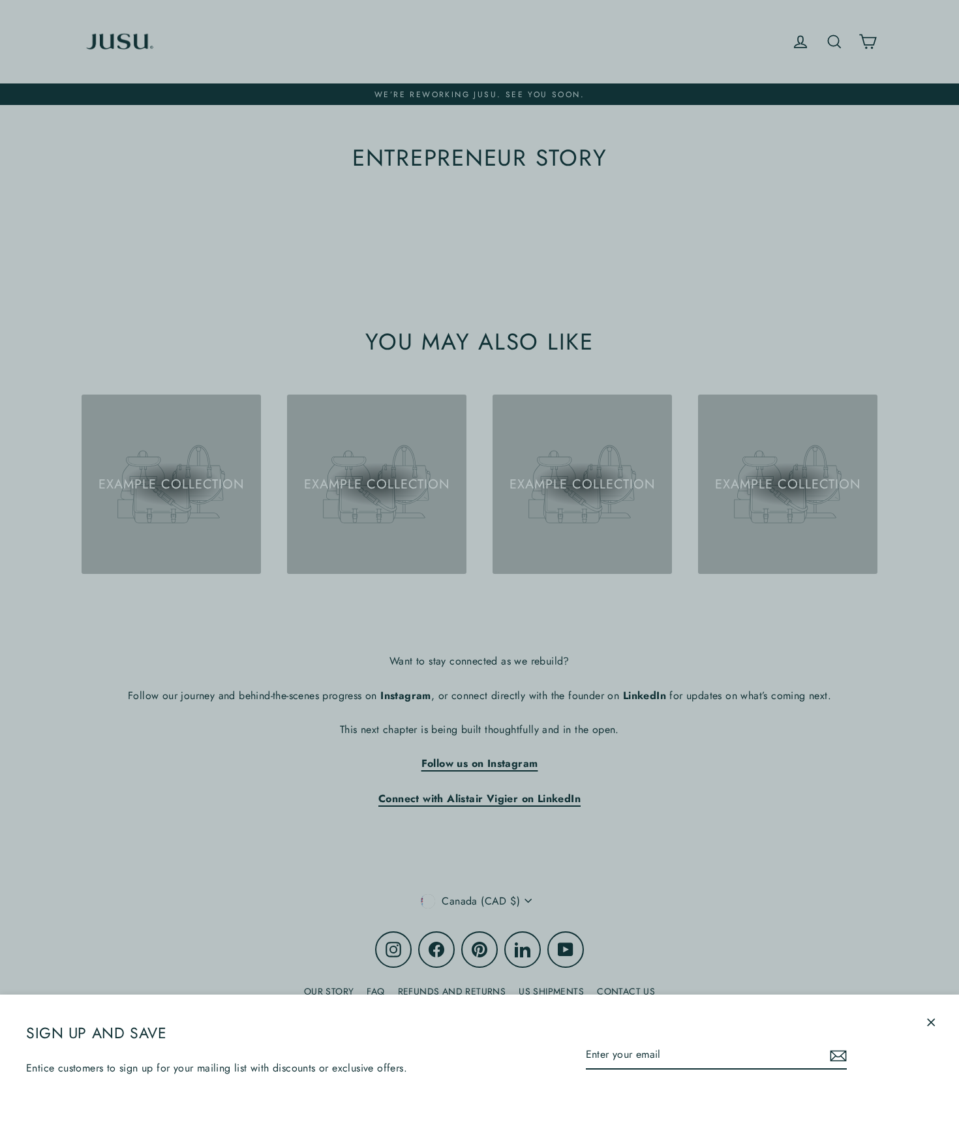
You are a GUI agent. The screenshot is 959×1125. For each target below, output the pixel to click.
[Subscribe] (836, 1055)
